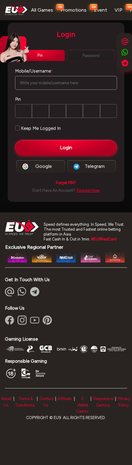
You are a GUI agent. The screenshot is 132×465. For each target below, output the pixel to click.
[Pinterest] (47, 320)
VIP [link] (118, 10)
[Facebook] (9, 320)
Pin (18, 99)
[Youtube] (34, 320)
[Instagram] (22, 320)
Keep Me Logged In (41, 128)
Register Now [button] (88, 190)
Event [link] (100, 10)
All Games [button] (42, 10)
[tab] (40, 55)
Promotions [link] (73, 10)
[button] (66, 183)
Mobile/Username (34, 71)
